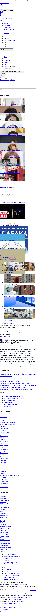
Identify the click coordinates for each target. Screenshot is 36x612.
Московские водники (10, 404)
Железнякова (4, 434)
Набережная (4, 449)
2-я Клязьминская (5, 547)
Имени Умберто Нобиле (7, 424)
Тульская (2, 509)
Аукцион (6, 560)
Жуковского (4, 419)
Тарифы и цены (8, 566)
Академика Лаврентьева (7, 422)
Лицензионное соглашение (16, 594)
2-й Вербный (4, 504)
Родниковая (3, 542)
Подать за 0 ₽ (8, 68)
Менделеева (4, 445)
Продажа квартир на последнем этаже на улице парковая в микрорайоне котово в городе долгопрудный (18, 384)
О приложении (4, 609)
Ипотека (6, 33)
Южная (2, 457)
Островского (4, 545)
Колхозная (3, 513)
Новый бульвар (8, 402)
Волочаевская (4, 538)
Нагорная (3, 462)
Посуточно (7, 59)
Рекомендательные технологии (10, 603)
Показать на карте (5, 80)
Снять (5, 57)
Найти (13, 80)
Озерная (2, 551)
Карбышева (3, 523)
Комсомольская (5, 441)
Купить (6, 55)
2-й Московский (5, 540)
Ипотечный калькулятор (11, 573)
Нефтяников (4, 458)
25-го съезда (4, 436)
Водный (2, 426)
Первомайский (4, 536)
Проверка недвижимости (12, 575)
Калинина (3, 502)
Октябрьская (4, 428)
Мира (1, 511)
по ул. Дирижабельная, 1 (11, 400)
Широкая (3, 506)
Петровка (3, 530)
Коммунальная (4, 534)
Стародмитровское (6, 451)
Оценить (6, 62)
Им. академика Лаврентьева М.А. (10, 475)
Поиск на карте (8, 558)
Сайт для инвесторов (10, 579)
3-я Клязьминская (5, 526)
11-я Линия (3, 455)
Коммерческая (8, 31)
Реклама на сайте (9, 568)
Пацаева (2, 473)
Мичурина (3, 472)
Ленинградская (5, 479)
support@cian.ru (17, 599)
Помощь (6, 571)
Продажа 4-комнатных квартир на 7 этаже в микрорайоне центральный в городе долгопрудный (16, 388)
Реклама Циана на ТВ (10, 562)
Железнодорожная (6, 432)
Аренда (6, 23)
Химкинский (4, 532)
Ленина (2, 439)
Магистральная (5, 543)
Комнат (3, 74)
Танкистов (3, 496)
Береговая (3, 498)
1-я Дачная (3, 519)
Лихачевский (4, 443)
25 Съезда (3, 430)
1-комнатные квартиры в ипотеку (10, 381)
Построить (7, 61)
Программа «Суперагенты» (12, 564)
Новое (2, 447)
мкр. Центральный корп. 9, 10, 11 (14, 398)
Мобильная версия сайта (8, 607)
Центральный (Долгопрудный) (13, 397)
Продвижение (8, 569)
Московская (3, 417)
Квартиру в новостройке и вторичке (12, 71)
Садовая (2, 421)
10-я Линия (3, 438)
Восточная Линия (5, 528)
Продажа (7, 25)
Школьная (3, 477)
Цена (2, 76)
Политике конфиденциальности (20, 597)
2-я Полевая (3, 549)
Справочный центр (10, 554)
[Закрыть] (1, 5)
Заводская (3, 415)
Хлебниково (7, 406)
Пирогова (3, 525)
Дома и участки (9, 29)
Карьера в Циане (9, 577)
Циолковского (4, 485)
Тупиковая (3, 460)
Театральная (4, 453)
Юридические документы (12, 556)
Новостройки (8, 27)
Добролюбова (4, 507)
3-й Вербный (4, 515)
